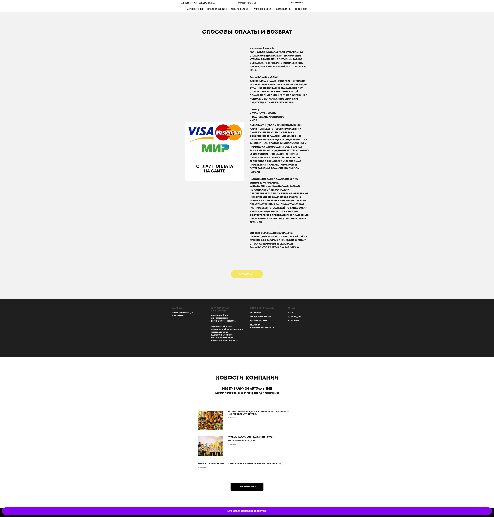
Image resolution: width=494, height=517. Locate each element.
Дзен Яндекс (294, 317)
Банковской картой (260, 317)
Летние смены (195, 9)
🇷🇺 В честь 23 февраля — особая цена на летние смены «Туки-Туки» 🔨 (240, 464)
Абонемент (301, 9)
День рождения (239, 9)
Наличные (255, 313)
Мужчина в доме (262, 9)
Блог (290, 313)
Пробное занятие (217, 9)
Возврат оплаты (258, 321)
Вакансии (293, 321)
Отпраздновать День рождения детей (250, 437)
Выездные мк (283, 9)
